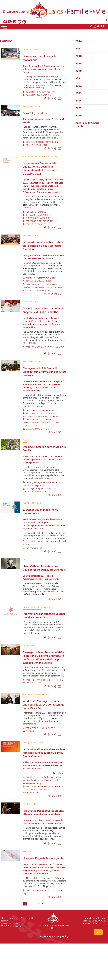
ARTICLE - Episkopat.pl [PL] (38, 281)
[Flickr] (24, 22)
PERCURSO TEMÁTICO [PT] (37, 224)
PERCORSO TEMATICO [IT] (37, 211)
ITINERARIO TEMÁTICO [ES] (38, 218)
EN (91, 25)
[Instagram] (15, 22)
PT (104, 25)
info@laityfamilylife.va (95, 918)
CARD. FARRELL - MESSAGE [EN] (39, 728)
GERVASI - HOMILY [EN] (36, 145)
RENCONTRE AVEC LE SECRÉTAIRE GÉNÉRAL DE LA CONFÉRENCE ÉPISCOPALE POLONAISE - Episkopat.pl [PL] (42, 287)
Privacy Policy (60, 936)
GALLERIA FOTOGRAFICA (37, 428)
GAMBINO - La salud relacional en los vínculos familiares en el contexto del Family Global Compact (42, 780)
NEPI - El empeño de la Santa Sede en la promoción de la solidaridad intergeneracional (43, 789)
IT (101, 25)
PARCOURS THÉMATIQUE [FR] (39, 221)
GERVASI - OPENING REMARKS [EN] (42, 142)
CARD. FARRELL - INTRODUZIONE (41, 410)
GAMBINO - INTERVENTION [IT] (40, 92)
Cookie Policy (45, 936)
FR (95, 25)
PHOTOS (29, 731)
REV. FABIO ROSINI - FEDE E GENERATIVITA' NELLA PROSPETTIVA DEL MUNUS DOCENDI (41, 422)
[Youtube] (20, 22)
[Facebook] (5, 22)
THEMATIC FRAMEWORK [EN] (39, 215)
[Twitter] (10, 22)
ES (98, 25)
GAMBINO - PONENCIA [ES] (38, 95)
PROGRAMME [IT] (33, 548)
